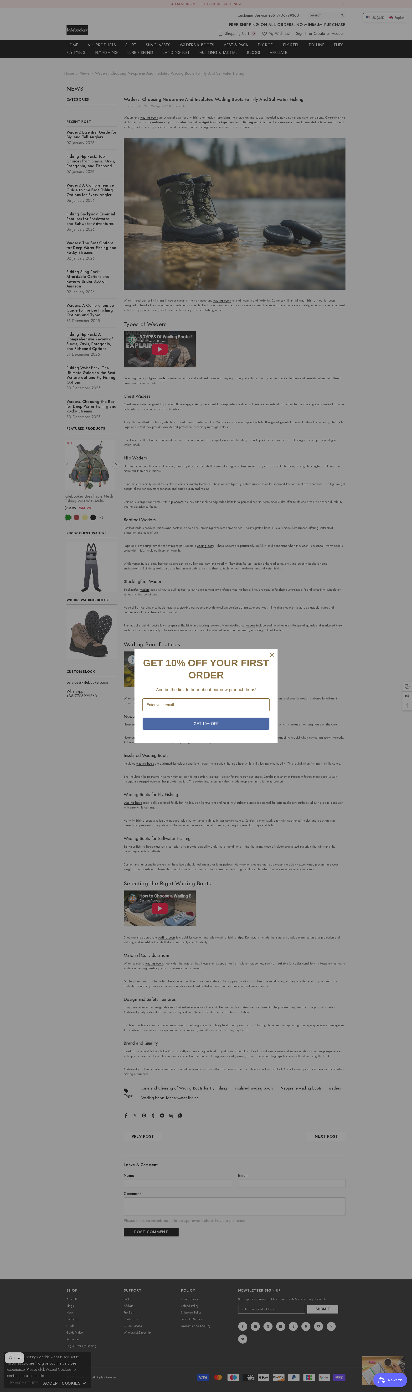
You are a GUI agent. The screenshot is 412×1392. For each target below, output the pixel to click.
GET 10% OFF (206, 724)
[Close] (272, 655)
